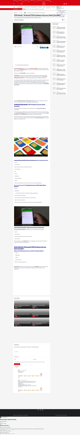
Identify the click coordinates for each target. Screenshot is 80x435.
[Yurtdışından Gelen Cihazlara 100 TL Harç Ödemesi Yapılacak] (59, 79)
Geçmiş (5, 423)
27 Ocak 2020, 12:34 (24, 370)
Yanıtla (19, 377)
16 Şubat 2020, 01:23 (24, 380)
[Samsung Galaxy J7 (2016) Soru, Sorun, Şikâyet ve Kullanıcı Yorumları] (59, 51)
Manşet (16, 307)
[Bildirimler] (66, 4)
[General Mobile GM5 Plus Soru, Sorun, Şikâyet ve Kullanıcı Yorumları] (59, 32)
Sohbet (1, 423)
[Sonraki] (21, 9)
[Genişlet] (0, 422)
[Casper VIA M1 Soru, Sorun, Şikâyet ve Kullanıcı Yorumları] (59, 37)
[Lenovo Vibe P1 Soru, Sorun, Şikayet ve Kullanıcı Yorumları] (59, 93)
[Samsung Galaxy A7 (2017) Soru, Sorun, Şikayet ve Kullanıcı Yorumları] (59, 46)
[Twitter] (40, 410)
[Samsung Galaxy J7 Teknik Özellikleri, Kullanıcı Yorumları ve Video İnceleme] (59, 69)
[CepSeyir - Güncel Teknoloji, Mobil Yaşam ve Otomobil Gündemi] (17, 3)
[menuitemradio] (61, 11)
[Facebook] (38, 410)
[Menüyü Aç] (22, 4)
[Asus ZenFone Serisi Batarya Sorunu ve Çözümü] (59, 88)
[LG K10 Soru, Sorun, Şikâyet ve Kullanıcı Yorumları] (59, 65)
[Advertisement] (31, 56)
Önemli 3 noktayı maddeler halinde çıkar (37, 428)
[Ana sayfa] (14, 7)
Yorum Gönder (17, 364)
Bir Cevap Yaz (16, 344)
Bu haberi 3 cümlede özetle (24, 428)
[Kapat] (7, 417)
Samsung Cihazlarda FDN (20, 185)
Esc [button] (14, 433)
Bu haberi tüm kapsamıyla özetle (6, 428)
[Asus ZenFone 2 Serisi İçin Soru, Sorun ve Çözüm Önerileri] (59, 60)
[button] (64, 4)
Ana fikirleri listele (16, 428)
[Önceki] (20, 9)
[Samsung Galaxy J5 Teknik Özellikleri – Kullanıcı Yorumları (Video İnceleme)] (59, 55)
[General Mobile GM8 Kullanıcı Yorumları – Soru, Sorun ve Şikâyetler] (59, 41)
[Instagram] (42, 410)
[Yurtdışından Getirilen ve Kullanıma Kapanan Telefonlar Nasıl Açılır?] (59, 74)
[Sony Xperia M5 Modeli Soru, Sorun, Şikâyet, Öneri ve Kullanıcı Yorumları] (59, 83)
